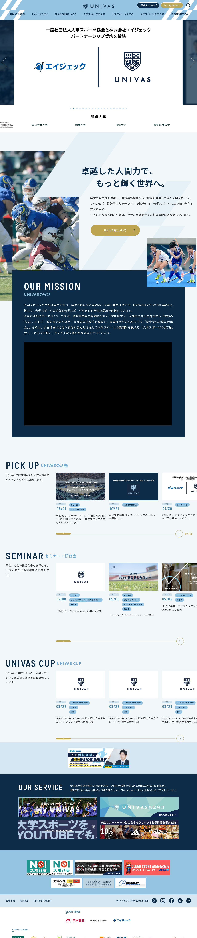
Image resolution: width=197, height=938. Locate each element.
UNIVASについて (115, 230)
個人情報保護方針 (43, 900)
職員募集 (24, 900)
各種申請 (10, 900)
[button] (193, 62)
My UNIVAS (174, 5)
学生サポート (148, 5)
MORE (189, 534)
